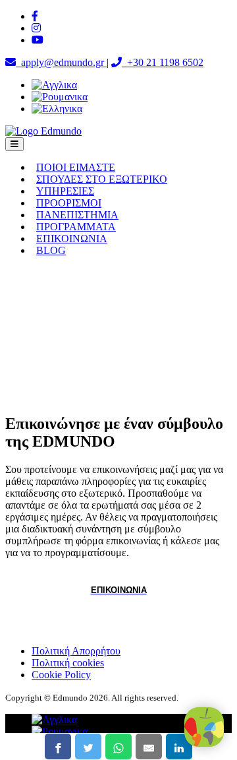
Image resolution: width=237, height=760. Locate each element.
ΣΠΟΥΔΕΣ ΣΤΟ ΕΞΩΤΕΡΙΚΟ (101, 179)
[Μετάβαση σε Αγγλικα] (54, 84)
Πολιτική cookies (68, 662)
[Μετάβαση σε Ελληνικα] (57, 108)
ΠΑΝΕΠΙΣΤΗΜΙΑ (77, 214)
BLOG (51, 250)
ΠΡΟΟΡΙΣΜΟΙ (68, 202)
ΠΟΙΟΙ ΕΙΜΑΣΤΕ (75, 167)
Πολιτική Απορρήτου (76, 650)
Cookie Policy (61, 674)
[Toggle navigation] (14, 144)
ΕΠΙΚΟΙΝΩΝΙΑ (71, 238)
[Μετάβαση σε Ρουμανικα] (60, 96)
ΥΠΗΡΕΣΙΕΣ (65, 191)
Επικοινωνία (119, 590)
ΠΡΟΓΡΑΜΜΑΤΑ (76, 226)
